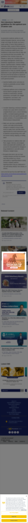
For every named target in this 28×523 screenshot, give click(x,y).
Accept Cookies (14, 520)
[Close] (26, 496)
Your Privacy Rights (14, 512)
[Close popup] (25, 253)
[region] (14, 508)
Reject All (14, 516)
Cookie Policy (24, 510)
